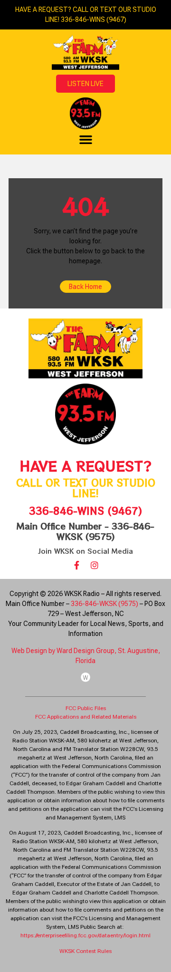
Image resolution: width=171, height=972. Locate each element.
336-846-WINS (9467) (85, 511)
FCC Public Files (86, 708)
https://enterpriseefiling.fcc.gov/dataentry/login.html (85, 935)
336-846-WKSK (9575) (104, 603)
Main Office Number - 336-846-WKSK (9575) (85, 531)
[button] (85, 139)
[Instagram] (94, 565)
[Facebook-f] (76, 565)
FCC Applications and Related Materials (85, 716)
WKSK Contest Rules (85, 951)
